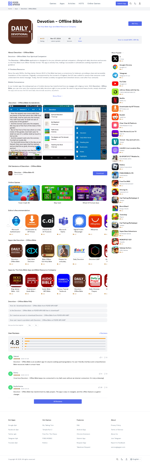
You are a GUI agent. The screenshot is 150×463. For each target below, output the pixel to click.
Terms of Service (117, 430)
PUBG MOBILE (47, 438)
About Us (114, 434)
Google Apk (12, 425)
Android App (81, 430)
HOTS (81, 3)
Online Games (93, 3)
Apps (62, 3)
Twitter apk (12, 434)
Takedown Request (83, 447)
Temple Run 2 (47, 430)
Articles (71, 3)
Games (53, 3)
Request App (81, 443)
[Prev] (12, 132)
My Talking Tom (48, 425)
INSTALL (135, 23)
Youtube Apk (13, 443)
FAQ (78, 425)
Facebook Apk (13, 430)
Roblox (44, 443)
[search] (131, 3)
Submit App (121, 3)
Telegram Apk (13, 438)
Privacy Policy (116, 425)
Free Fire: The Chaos (49, 434)
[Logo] (14, 3)
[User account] (140, 3)
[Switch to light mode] (135, 3)
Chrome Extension (83, 434)
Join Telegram (116, 438)
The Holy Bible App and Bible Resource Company (56, 26)
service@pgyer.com (118, 447)
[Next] (103, 132)
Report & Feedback (118, 443)
